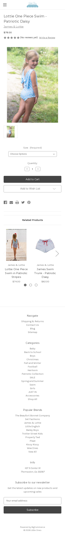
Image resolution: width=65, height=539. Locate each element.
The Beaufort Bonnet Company (32, 415)
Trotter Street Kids (32, 433)
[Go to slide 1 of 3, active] (25, 285)
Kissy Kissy (32, 444)
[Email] (11, 202)
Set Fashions (32, 419)
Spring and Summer (32, 381)
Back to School (32, 352)
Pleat (33, 440)
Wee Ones (32, 448)
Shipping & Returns (32, 321)
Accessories (32, 395)
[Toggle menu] (5, 4)
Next (57, 253)
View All (32, 451)
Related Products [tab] (32, 220)
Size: (32, 147)
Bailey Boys (32, 430)
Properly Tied (32, 437)
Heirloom (33, 370)
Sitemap (32, 332)
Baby (32, 348)
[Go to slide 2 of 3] (30, 285)
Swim (33, 384)
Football (32, 366)
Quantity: (32, 163)
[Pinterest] (29, 202)
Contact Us (32, 325)
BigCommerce (38, 527)
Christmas (33, 359)
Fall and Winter (32, 363)
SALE (32, 377)
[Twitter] (23, 202)
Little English (32, 426)
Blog (32, 328)
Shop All (32, 399)
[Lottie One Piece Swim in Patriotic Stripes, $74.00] (16, 245)
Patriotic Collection (33, 373)
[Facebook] (5, 202)
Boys (32, 355)
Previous (4, 253)
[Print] (17, 202)
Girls (32, 388)
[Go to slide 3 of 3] (36, 285)
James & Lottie (32, 422)
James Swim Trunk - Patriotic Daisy (45, 273)
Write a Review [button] (47, 37)
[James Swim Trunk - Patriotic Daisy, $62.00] (45, 245)
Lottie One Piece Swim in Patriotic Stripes (16, 273)
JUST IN (32, 392)
